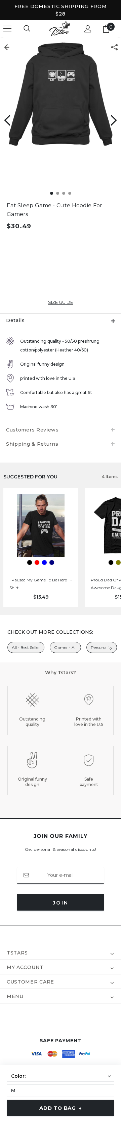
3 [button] (63, 193)
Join (61, 902)
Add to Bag (60, 1108)
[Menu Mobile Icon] (7, 29)
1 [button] (51, 193)
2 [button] (57, 193)
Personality (102, 647)
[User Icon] (87, 28)
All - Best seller (26, 647)
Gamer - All (65, 647)
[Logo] (59, 28)
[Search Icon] (27, 28)
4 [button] (69, 193)
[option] (60, 94)
